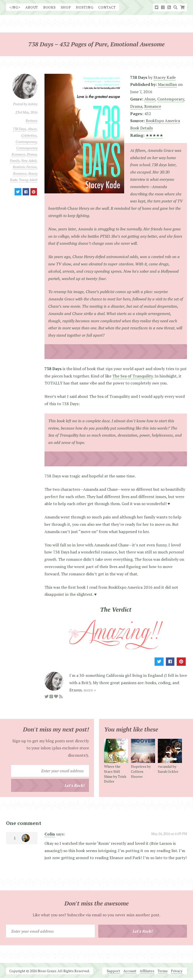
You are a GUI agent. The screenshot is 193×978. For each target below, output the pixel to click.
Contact (107, 7)
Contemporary (26, 141)
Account (129, 970)
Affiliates (147, 970)
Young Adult (28, 179)
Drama (32, 154)
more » (89, 690)
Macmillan (167, 84)
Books (49, 7)
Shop (66, 7)
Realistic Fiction (25, 166)
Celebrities (29, 135)
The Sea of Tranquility (132, 376)
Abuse (32, 128)
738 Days (19, 128)
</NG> (14, 7)
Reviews (31, 120)
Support (113, 970)
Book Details (141, 128)
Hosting (84, 7)
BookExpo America (163, 120)
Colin (49, 834)
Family (15, 160)
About (31, 7)
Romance (20, 173)
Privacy (176, 970)
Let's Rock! (75, 785)
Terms (163, 970)
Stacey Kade (165, 77)
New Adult (29, 160)
